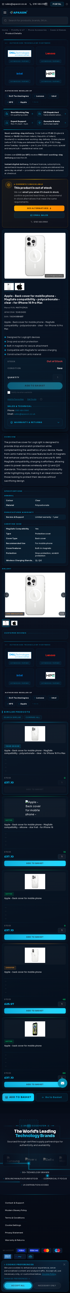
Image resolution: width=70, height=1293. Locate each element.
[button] (35, 595)
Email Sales (40, 215)
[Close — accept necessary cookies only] (64, 1264)
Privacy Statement (14, 1232)
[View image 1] (9, 286)
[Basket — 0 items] (46, 4)
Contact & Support (14, 1203)
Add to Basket (35, 386)
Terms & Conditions (14, 1218)
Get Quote (31, 399)
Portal (57, 4)
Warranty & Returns (14, 1240)
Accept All (18, 1286)
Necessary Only (47, 1286)
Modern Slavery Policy (16, 1210)
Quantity (13, 377)
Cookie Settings (13, 1225)
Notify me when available (21, 392)
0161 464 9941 (41, 222)
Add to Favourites (15, 399)
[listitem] (19, 56)
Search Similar (12, 717)
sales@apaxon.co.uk (24, 414)
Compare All (33, 717)
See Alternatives (37, 208)
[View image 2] (19, 286)
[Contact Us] (62, 1083)
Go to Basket (53, 1097)
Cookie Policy (49, 1274)
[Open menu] (5, 12)
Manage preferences (16, 1279)
